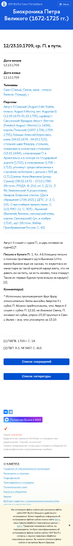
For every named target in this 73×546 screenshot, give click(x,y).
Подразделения (12, 477)
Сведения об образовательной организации (27, 468)
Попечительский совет (15, 487)
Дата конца (12, 73)
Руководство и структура (16, 473)
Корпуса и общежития (15, 491)
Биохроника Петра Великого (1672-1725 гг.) (36, 14)
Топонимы (11, 85)
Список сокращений (36, 361)
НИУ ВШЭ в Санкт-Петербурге (25, 3)
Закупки (7, 496)
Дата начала (12, 60)
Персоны (10, 102)
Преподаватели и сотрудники (19, 482)
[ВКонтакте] (6, 412)
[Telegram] (11, 412)
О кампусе (11, 464)
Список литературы (36, 376)
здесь (57, 519)
